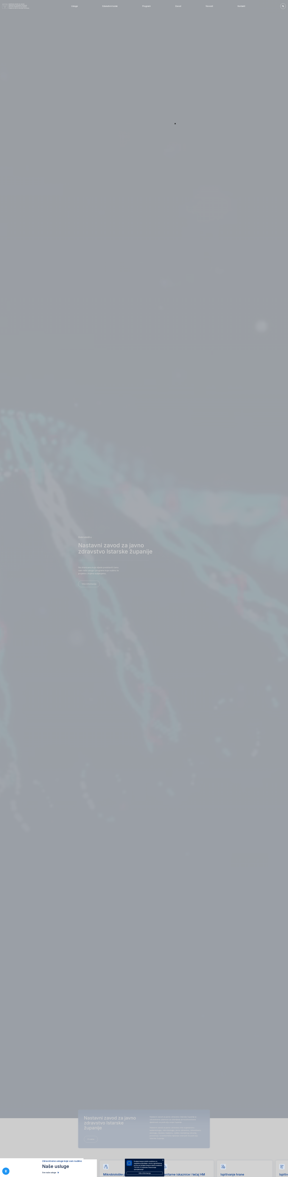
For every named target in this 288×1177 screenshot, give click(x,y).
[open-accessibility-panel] (5, 1171)
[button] (74, 6)
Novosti (209, 6)
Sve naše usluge (50, 1172)
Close (175, 124)
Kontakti (241, 6)
